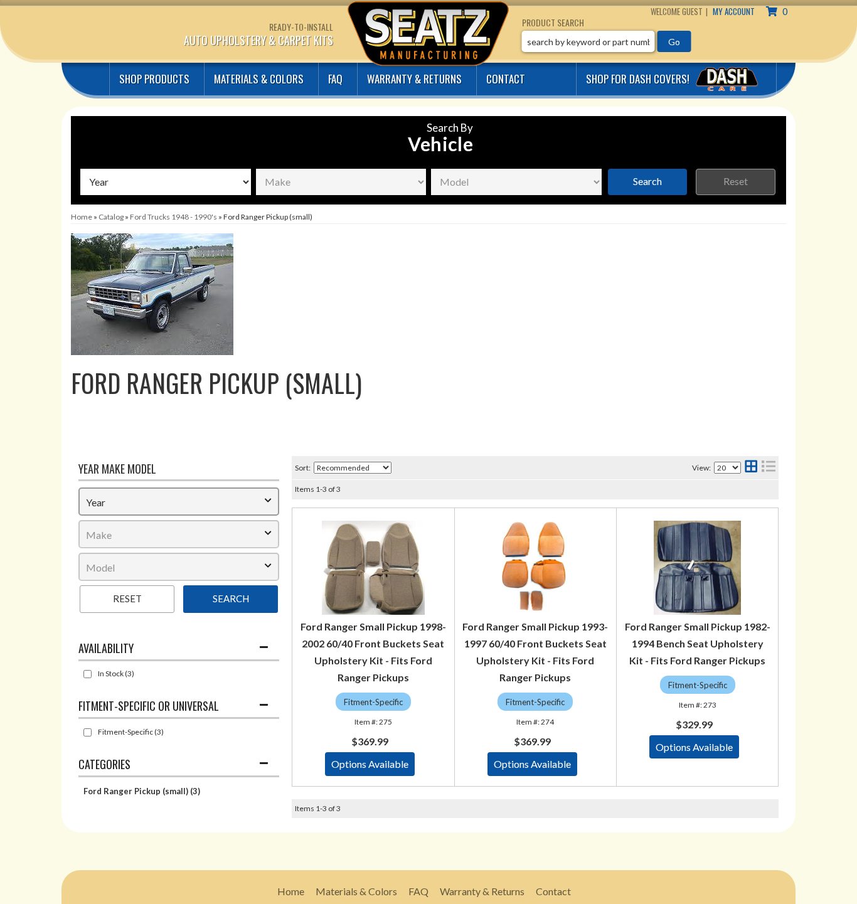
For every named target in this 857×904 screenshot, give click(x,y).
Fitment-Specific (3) (131, 731)
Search (647, 181)
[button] (606, 41)
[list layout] (768, 467)
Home (290, 891)
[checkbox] (87, 674)
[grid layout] (751, 467)
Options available (369, 764)
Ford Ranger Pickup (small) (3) (141, 791)
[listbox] (165, 182)
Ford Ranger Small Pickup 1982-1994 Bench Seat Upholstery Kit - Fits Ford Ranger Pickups (697, 643)
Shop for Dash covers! (639, 79)
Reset (735, 181)
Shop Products (154, 79)
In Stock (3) (116, 673)
